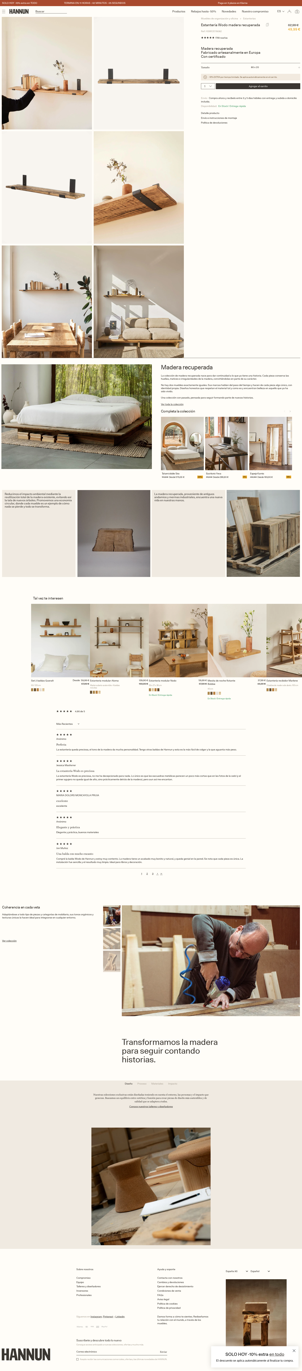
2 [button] (147, 873)
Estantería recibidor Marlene (282, 680)
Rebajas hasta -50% (203, 11)
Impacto (172, 1083)
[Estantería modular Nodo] (178, 640)
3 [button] (152, 873)
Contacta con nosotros (169, 1277)
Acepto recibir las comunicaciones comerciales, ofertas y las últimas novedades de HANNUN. (123, 1359)
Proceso (141, 1083)
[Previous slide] (284, 411)
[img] (151, 734)
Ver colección (9, 940)
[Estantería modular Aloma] (119, 640)
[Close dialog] (294, 1351)
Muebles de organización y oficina (219, 18)
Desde (172, 477)
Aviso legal (163, 1299)
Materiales (157, 1083)
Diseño (128, 1083)
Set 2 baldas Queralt (42, 680)
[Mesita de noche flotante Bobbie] (237, 640)
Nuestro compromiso (255, 11)
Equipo (80, 1282)
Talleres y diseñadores (88, 1286)
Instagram (96, 1316)
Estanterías (249, 18)
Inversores (82, 1290)
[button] (250, 67)
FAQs (160, 1295)
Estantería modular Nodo (162, 680)
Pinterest (108, 1316)
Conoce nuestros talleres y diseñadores (151, 1106)
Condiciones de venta (169, 1290)
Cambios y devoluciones (170, 1282)
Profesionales (84, 1295)
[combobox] (238, 1271)
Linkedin (120, 1316)
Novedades (229, 11)
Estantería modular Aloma (104, 680)
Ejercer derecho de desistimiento (175, 1286)
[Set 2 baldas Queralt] (60, 640)
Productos (178, 11)
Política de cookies (167, 1303)
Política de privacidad (169, 1307)
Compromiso (83, 1277)
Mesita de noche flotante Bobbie (221, 682)
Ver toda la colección (172, 404)
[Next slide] (290, 411)
